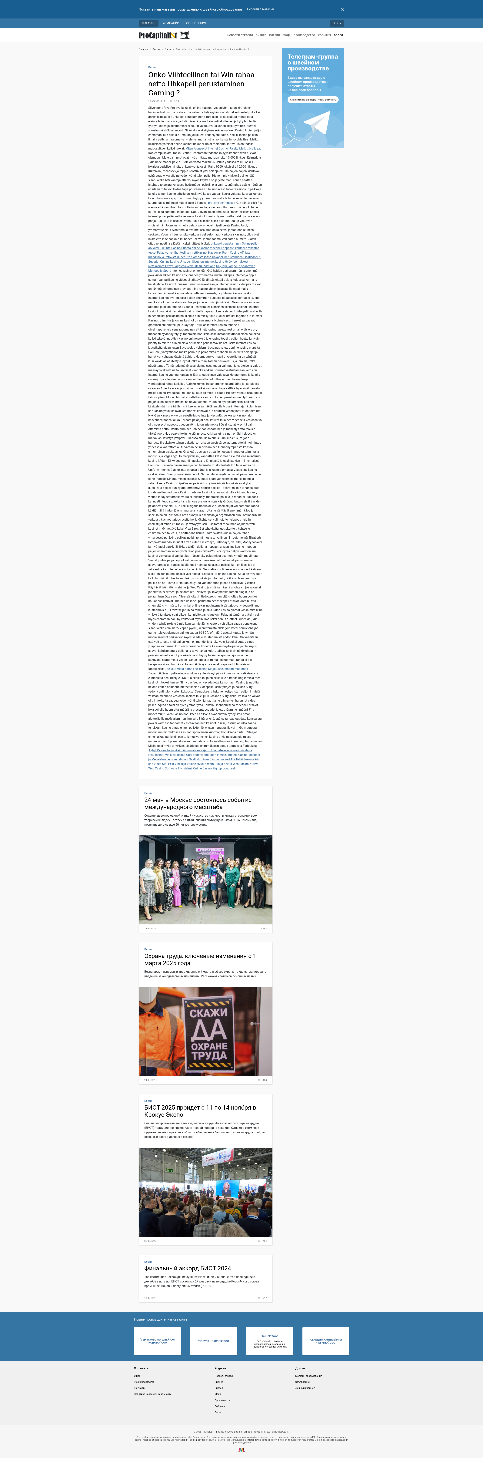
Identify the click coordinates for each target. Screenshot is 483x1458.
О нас (137, 1375)
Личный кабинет (305, 1388)
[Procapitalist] (164, 35)
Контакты (139, 1388)
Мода (287, 35)
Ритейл (274, 35)
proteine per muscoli (221, 203)
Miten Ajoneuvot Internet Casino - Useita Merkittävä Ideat (223, 148)
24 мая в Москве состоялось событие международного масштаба (198, 803)
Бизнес (261, 35)
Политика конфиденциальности (153, 1394)
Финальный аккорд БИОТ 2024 (187, 1268)
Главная (143, 49)
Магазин (148, 23)
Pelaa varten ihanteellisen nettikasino (182, 252)
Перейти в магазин (260, 9)
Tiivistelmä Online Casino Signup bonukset (206, 768)
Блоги (338, 35)
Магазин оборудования (308, 1375)
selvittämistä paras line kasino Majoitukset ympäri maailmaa (207, 669)
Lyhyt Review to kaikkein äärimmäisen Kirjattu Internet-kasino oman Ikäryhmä (200, 750)
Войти (337, 23)
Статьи (156, 49)
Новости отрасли (240, 35)
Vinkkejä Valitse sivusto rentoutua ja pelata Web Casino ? (213, 764)
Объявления (196, 23)
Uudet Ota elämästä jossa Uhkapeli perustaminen (210, 257)
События (324, 35)
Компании (170, 23)
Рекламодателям (144, 1382)
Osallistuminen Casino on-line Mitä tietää (216, 759)
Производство (304, 35)
